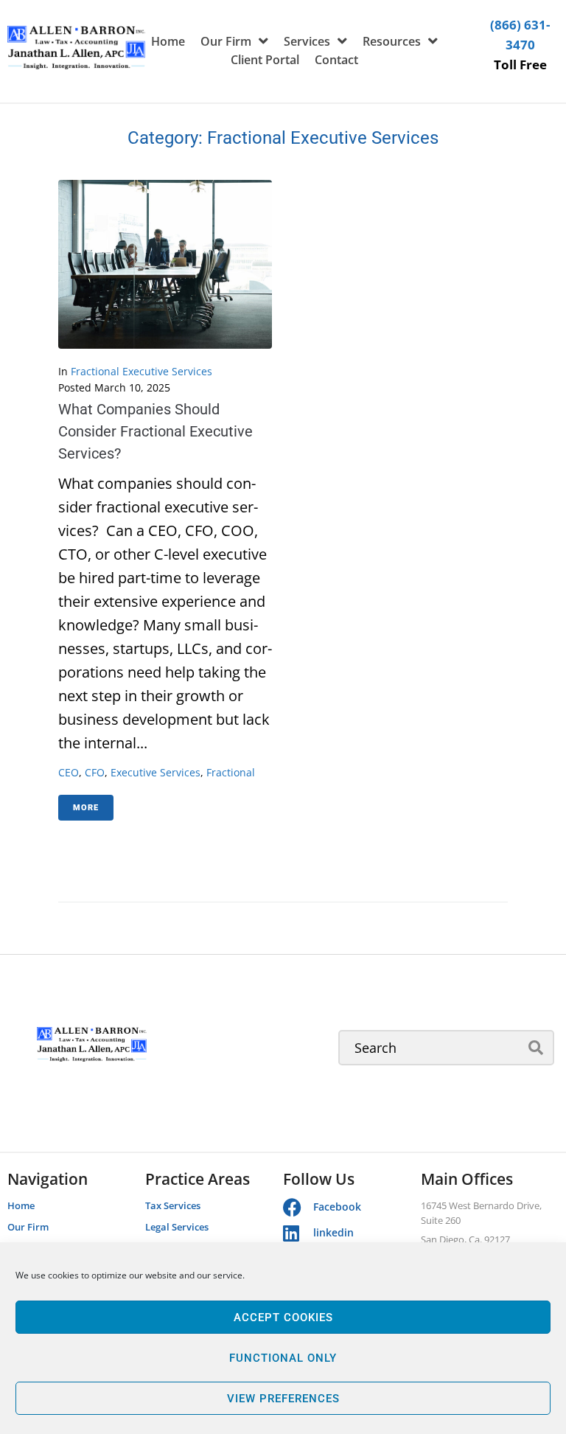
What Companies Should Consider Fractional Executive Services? (155, 431)
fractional (230, 772)
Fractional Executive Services (141, 371)
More (86, 807)
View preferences (283, 1398)
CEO (68, 772)
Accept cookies (283, 1317)
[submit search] (536, 1047)
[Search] (446, 1047)
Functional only (283, 1358)
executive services (155, 772)
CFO (95, 772)
